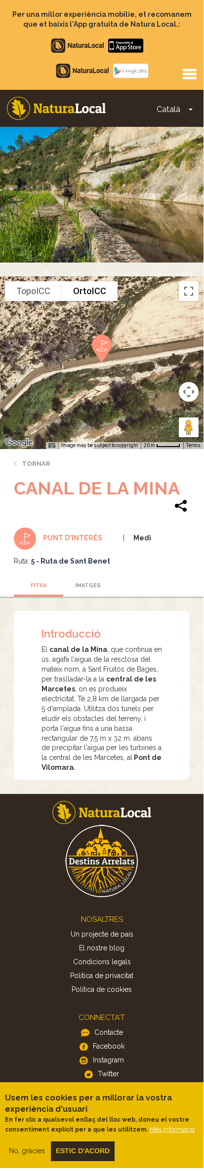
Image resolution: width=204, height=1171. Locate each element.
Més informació (172, 1129)
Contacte (108, 1032)
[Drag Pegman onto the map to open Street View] (189, 427)
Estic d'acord (83, 1151)
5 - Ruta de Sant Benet (70, 561)
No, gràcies (27, 1151)
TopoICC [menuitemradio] (33, 291)
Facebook (108, 1046)
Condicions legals (102, 962)
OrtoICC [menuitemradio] (89, 291)
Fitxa (38, 585)
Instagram (108, 1060)
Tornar (36, 463)
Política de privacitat (101, 976)
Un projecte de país (102, 934)
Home (56, 108)
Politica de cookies (102, 989)
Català (168, 109)
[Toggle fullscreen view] (189, 291)
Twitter (108, 1074)
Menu (189, 73)
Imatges (88, 585)
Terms (193, 445)
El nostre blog (101, 948)
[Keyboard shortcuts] (51, 445)
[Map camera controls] (189, 392)
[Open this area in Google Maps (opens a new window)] (18, 442)
